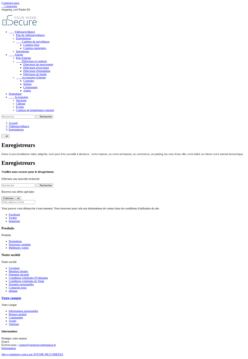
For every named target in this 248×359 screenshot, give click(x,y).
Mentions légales (18, 271)
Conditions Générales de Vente (26, 281)
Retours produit (18, 314)
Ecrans (20, 106)
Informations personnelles (23, 311)
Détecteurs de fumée (35, 74)
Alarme (16, 54)
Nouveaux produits (20, 244)
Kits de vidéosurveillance (30, 35)
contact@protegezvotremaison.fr (37, 344)
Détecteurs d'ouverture (36, 67)
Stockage (21, 100)
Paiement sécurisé (19, 274)
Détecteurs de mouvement (38, 64)
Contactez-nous (10, 3)
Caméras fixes (31, 44)
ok (5, 136)
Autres (27, 90)
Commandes (30, 87)
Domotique (15, 93)
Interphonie (22, 51)
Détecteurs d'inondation (36, 71)
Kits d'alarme (23, 57)
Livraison (14, 268)
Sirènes (27, 84)
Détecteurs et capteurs (31, 61)
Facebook (14, 214)
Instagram (14, 221)
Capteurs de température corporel (35, 110)
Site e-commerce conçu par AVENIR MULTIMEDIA (32, 354)
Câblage (20, 103)
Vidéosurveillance (22, 31)
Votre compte (11, 298)
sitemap (13, 290)
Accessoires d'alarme (31, 77)
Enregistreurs (23, 38)
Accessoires (18, 97)
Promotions (15, 241)
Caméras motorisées (34, 48)
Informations (8, 348)
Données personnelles (21, 284)
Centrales (28, 80)
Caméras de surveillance (33, 41)
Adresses (14, 324)
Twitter (13, 217)
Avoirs (12, 320)
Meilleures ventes (19, 247)
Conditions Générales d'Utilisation (28, 277)
